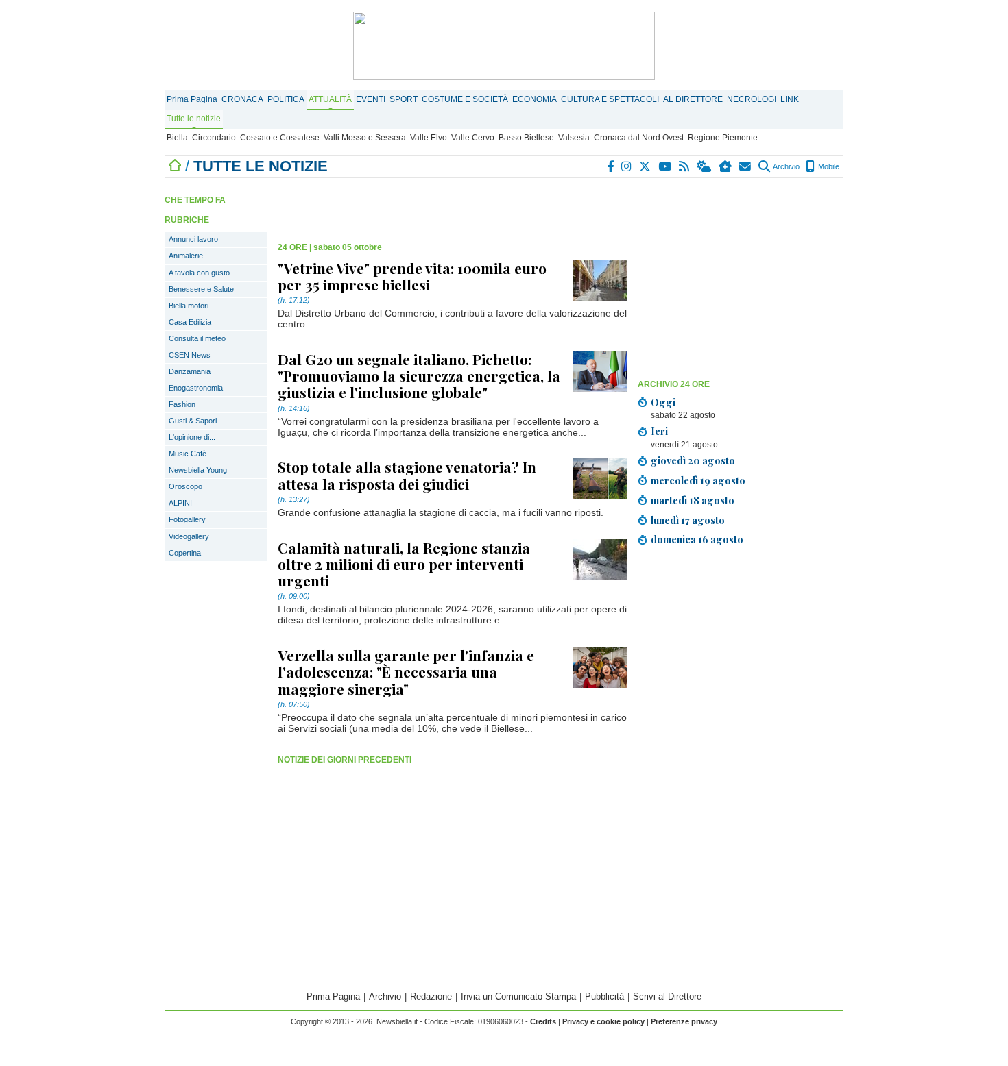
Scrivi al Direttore (667, 996)
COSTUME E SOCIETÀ (465, 99)
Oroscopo (185, 486)
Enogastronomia (196, 388)
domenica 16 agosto (697, 539)
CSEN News (190, 355)
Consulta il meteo (197, 338)
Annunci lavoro (193, 239)
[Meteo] (704, 166)
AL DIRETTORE (693, 99)
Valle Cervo (472, 137)
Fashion (182, 404)
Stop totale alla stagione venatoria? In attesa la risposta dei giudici (407, 475)
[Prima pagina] (175, 166)
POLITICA (285, 99)
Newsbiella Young (198, 470)
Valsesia (574, 137)
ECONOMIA (534, 99)
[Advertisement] (740, 277)
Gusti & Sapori (193, 421)
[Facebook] (611, 166)
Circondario (214, 137)
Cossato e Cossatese (280, 137)
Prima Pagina (192, 99)
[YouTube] (665, 166)
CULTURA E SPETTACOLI (610, 99)
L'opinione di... (192, 437)
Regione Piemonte (723, 137)
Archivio (785, 166)
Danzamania (190, 371)
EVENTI (370, 99)
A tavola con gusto (199, 273)
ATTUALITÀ (330, 99)
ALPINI (180, 503)
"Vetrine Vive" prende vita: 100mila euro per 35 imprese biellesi (412, 276)
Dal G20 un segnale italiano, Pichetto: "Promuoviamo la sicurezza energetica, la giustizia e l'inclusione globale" (419, 375)
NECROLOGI (751, 99)
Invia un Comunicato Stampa (518, 996)
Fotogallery (187, 519)
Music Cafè (187, 453)
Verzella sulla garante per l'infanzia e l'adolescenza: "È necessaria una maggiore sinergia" (406, 671)
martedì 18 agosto (692, 500)
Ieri (659, 431)
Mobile (827, 166)
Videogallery (189, 536)
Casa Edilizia (190, 322)
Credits (543, 1021)
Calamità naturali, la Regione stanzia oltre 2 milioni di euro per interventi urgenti (404, 564)
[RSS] (685, 166)
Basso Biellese (526, 137)
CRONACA (242, 99)
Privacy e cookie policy (603, 1021)
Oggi (663, 402)
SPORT (403, 99)
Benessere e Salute (201, 289)
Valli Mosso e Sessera (365, 137)
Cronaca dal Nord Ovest (639, 137)
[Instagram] (627, 166)
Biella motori (188, 305)
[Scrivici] (745, 166)
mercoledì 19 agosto (698, 480)
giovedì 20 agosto (693, 460)
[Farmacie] (726, 166)
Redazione (431, 996)
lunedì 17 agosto (688, 520)
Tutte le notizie (194, 118)
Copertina (185, 553)
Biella (177, 137)
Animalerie (186, 255)
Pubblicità (604, 996)
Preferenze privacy (684, 1021)
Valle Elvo (428, 137)
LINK (789, 99)
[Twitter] (645, 166)
